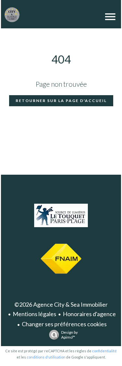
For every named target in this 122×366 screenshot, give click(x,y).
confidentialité (104, 351)
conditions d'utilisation (46, 357)
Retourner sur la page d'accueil (61, 100)
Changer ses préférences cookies (64, 324)
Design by (69, 335)
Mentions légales (34, 313)
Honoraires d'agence (89, 313)
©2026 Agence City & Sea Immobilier (61, 304)
